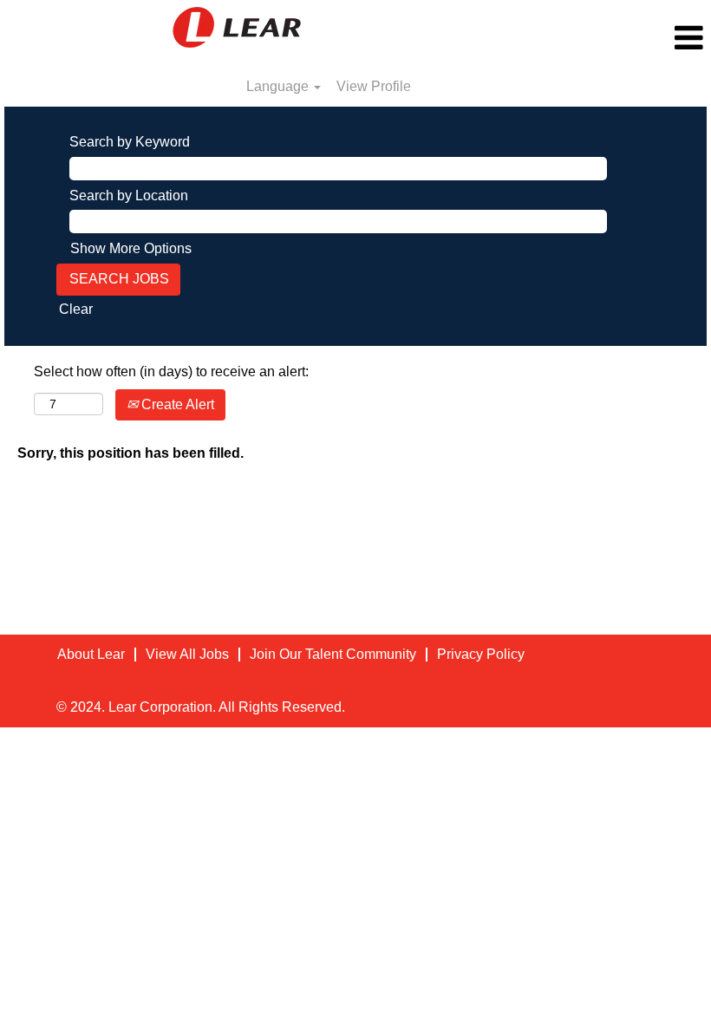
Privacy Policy (481, 654)
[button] (592, 38)
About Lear (91, 654)
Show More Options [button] (131, 248)
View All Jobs (187, 654)
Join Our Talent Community (333, 654)
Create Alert (176, 404)
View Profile (373, 86)
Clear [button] (76, 309)
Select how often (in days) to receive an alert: (171, 371)
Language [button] (279, 86)
